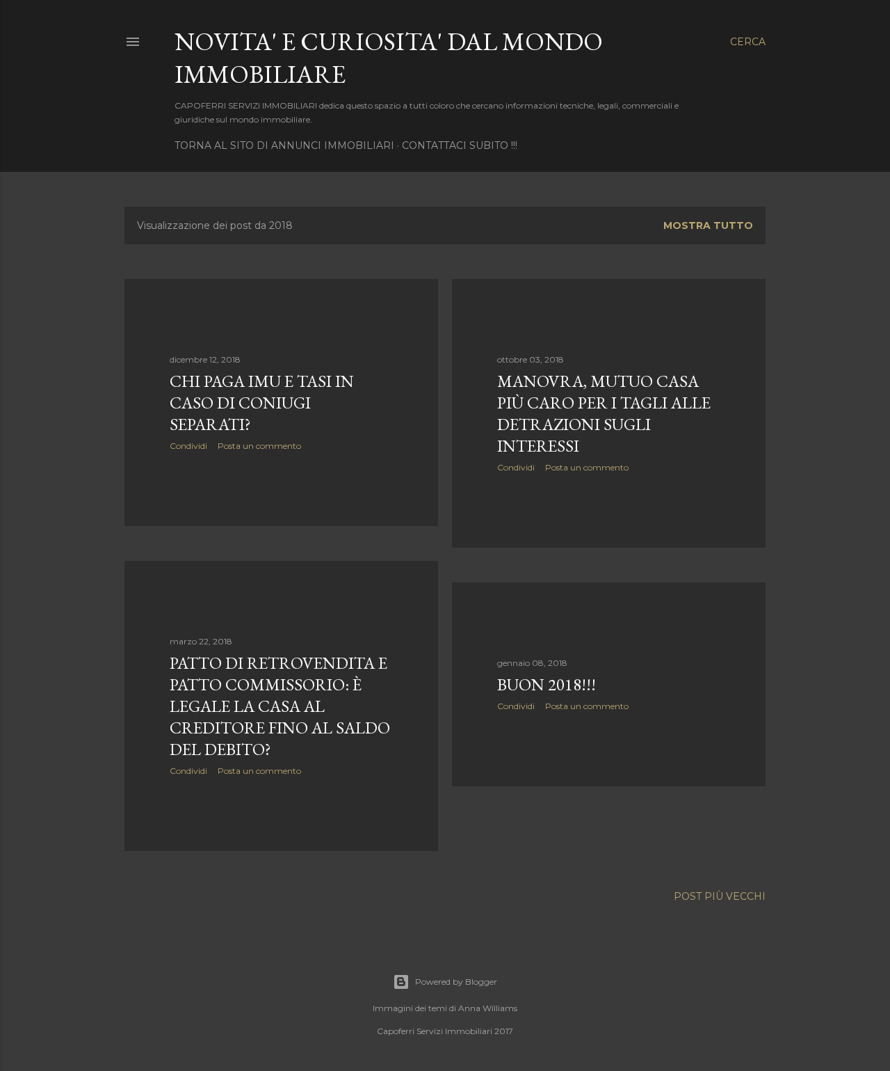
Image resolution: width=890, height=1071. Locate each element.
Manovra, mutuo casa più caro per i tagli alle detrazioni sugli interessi (604, 413)
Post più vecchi (720, 896)
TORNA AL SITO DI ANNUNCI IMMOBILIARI (284, 145)
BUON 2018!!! (546, 684)
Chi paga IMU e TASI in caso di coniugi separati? (262, 402)
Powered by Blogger (456, 981)
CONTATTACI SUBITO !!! (459, 145)
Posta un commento (259, 446)
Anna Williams (487, 1008)
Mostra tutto (708, 225)
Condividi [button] (188, 446)
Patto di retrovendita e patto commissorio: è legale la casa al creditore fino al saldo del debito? (280, 706)
